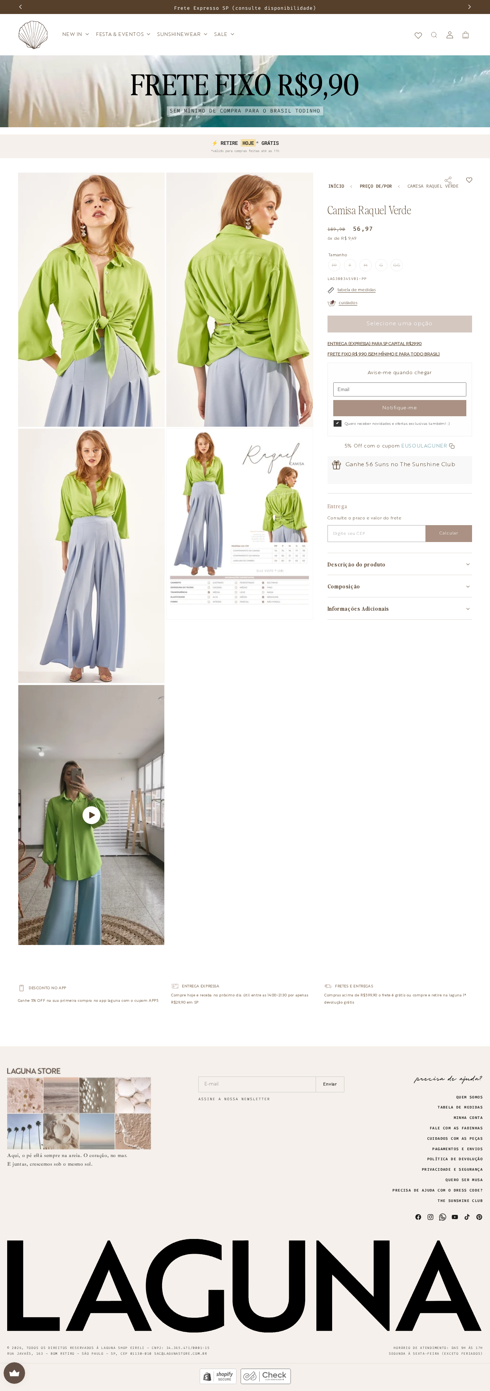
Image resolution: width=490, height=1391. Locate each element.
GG (398, 267)
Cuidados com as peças (455, 1139)
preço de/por (376, 186)
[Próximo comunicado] (469, 7)
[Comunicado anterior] (20, 7)
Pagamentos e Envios (457, 1149)
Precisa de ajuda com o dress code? (437, 1190)
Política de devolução (455, 1159)
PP (336, 267)
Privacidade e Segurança (452, 1169)
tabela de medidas (357, 290)
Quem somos (469, 1097)
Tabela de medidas (460, 1107)
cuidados (348, 303)
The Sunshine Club (460, 1201)
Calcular (448, 533)
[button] (75, 34)
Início (336, 186)
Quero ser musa (464, 1180)
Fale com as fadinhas (456, 1128)
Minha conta (468, 1118)
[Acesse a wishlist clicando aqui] (418, 35)
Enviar (330, 1084)
